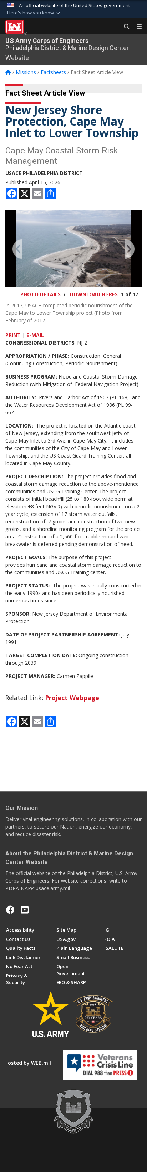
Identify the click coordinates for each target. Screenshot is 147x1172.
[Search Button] (124, 27)
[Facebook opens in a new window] (10, 909)
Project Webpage (72, 697)
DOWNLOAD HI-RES (94, 294)
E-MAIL (35, 335)
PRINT (13, 335)
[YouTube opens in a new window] (25, 909)
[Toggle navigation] (136, 27)
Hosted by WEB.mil (27, 1062)
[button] (34, 12)
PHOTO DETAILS (40, 294)
